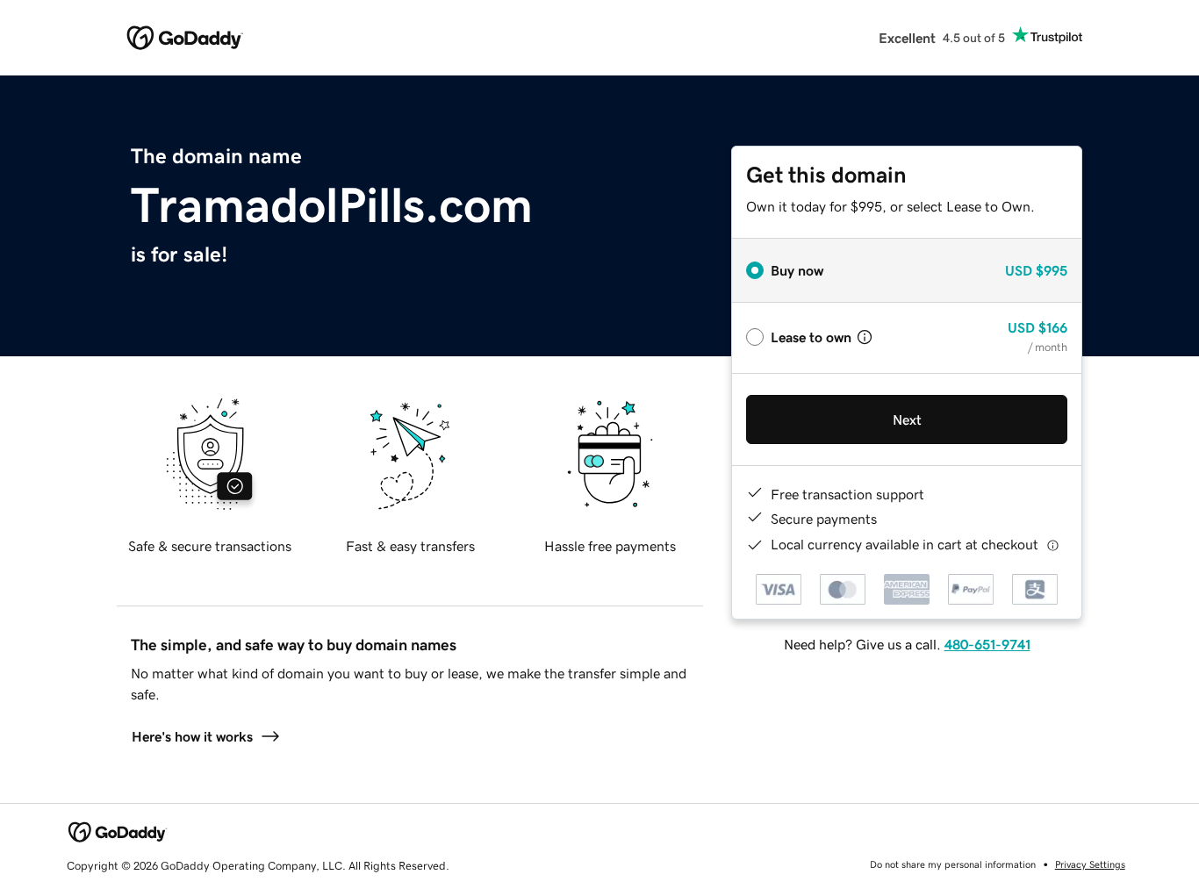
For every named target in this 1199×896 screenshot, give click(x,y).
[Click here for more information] (1053, 544)
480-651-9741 (987, 644)
